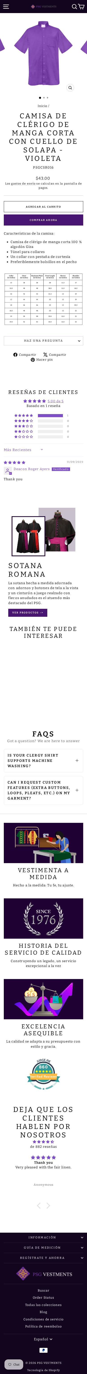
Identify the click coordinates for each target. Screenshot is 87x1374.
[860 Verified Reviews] (43, 1092)
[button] (24, 415)
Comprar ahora (44, 220)
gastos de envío (23, 183)
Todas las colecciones (43, 1305)
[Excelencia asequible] (43, 999)
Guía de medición (42, 1247)
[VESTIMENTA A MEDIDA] (43, 843)
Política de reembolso (43, 1326)
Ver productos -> (27, 612)
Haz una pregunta (43, 340)
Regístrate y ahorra (42, 1257)
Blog (43, 1312)
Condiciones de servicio (43, 1319)
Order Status (43, 1298)
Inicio (43, 106)
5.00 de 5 (56, 401)
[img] (14, 463)
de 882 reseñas (43, 1147)
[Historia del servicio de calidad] (43, 918)
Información (42, 1237)
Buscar (44, 1290)
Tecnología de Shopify (43, 1370)
